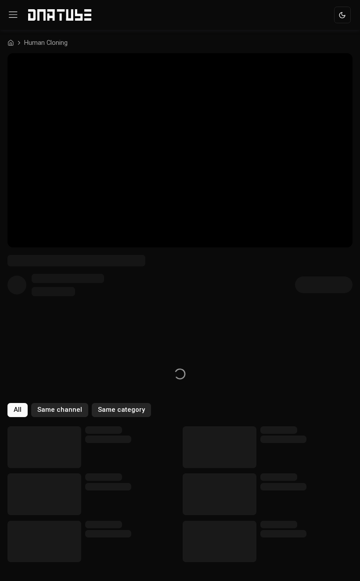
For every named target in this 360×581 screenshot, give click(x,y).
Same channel (59, 410)
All (18, 410)
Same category (121, 410)
